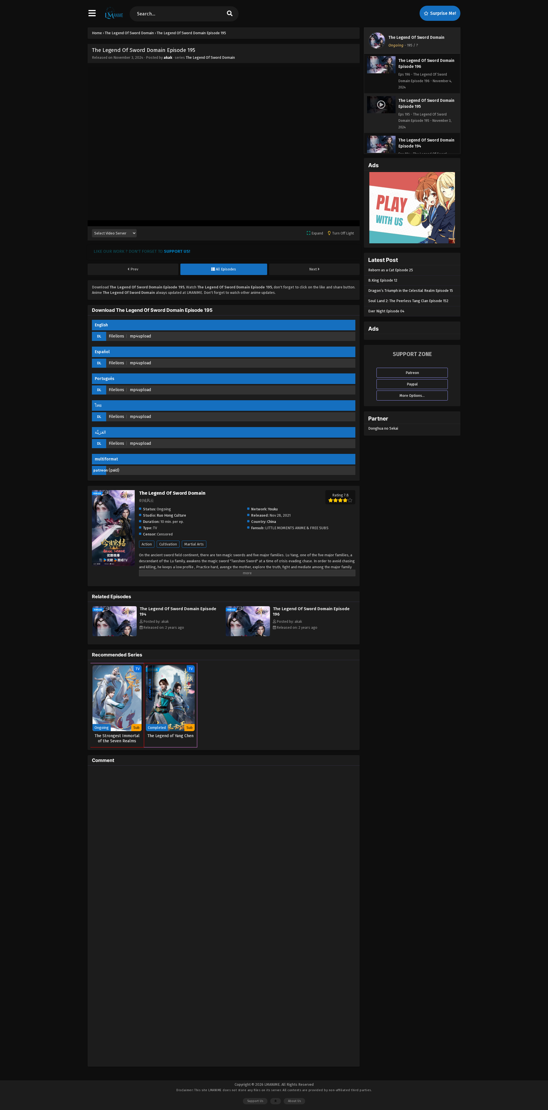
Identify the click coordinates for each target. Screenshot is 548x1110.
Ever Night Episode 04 (386, 311)
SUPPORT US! (177, 251)
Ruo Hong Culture (171, 515)
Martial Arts (194, 544)
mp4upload (140, 336)
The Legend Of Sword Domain (210, 57)
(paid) (114, 470)
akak (168, 57)
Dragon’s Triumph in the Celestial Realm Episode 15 (410, 290)
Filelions (116, 336)
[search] (229, 13)
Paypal (412, 384)
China (271, 521)
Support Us (255, 1101)
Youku (273, 509)
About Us (294, 1101)
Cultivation (168, 544)
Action (147, 544)
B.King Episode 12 (382, 280)
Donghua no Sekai (383, 428)
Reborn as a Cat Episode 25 (390, 270)
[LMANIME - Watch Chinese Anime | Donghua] (114, 18)
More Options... (412, 395)
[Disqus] (223, 841)
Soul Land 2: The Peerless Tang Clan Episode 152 (408, 301)
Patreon (412, 373)
